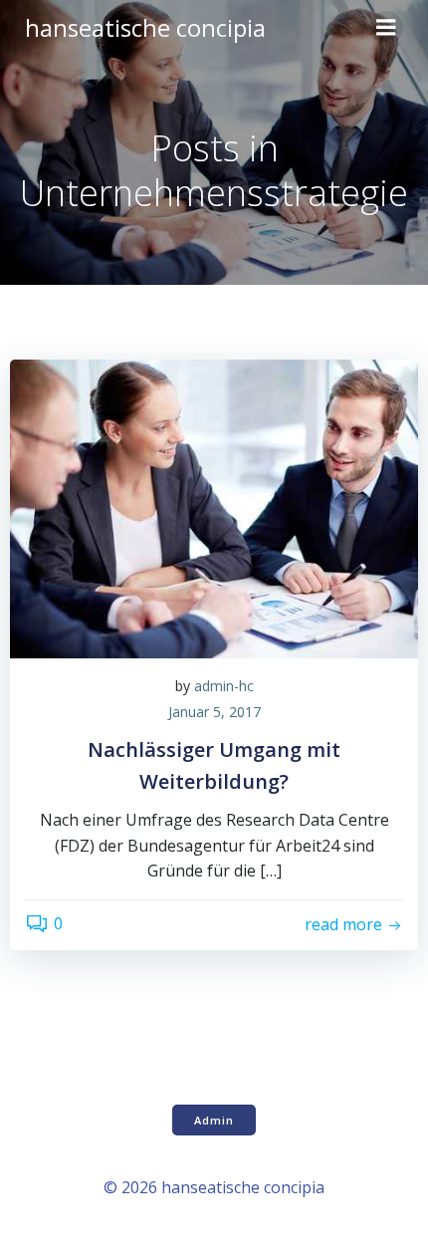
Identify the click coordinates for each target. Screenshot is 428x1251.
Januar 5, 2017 (214, 711)
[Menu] (386, 28)
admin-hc (224, 685)
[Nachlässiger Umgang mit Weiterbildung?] (214, 507)
